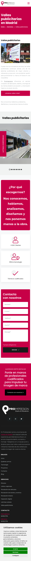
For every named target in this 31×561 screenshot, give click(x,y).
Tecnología (4, 465)
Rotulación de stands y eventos (11, 492)
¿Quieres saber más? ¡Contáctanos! (12, 94)
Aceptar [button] (15, 549)
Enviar (14, 350)
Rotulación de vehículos (8, 489)
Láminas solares (6, 502)
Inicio (3, 27)
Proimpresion (8, 81)
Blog (2, 474)
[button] (9, 169)
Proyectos (4, 468)
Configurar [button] (15, 555)
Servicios (10, 27)
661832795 (4, 516)
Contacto (4, 471)
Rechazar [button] (15, 552)
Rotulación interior (7, 496)
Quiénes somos (6, 461)
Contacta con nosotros (14, 392)
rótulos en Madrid (6, 434)
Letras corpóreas (3, 143)
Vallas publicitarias (7, 505)
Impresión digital (6, 499)
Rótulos (3, 483)
